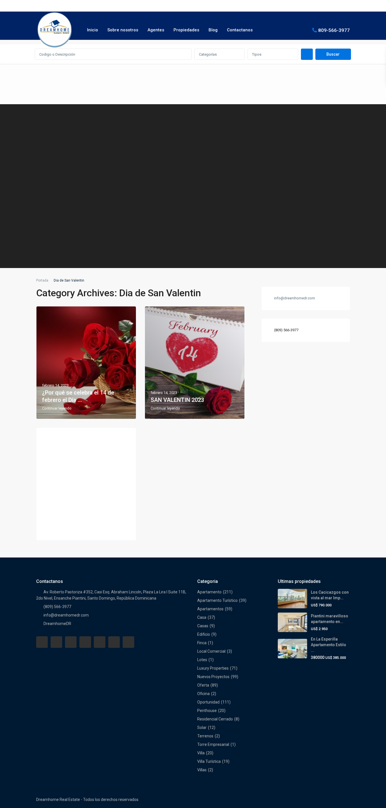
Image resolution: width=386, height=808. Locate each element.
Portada (42, 280)
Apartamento (209, 592)
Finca (202, 643)
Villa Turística (209, 761)
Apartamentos (210, 609)
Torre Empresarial (213, 744)
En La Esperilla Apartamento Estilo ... (328, 645)
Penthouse (207, 710)
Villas (202, 770)
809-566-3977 (334, 30)
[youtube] (114, 642)
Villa (201, 753)
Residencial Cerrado (215, 719)
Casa (201, 617)
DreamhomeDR (57, 623)
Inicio (92, 29)
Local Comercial (211, 651)
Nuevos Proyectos (213, 676)
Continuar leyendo (56, 408)
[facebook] (42, 642)
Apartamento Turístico (217, 600)
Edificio (203, 634)
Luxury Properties (213, 668)
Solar (202, 727)
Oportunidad (208, 702)
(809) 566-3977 (286, 330)
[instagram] (128, 642)
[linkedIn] (85, 642)
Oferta (203, 685)
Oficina (203, 693)
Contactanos (240, 29)
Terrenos (205, 736)
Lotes (202, 659)
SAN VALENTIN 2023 (177, 400)
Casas (202, 626)
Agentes (156, 29)
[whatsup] (56, 642)
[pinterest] (99, 642)
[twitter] (71, 642)
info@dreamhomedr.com (66, 615)
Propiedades (186, 29)
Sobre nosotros (122, 29)
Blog (213, 29)
